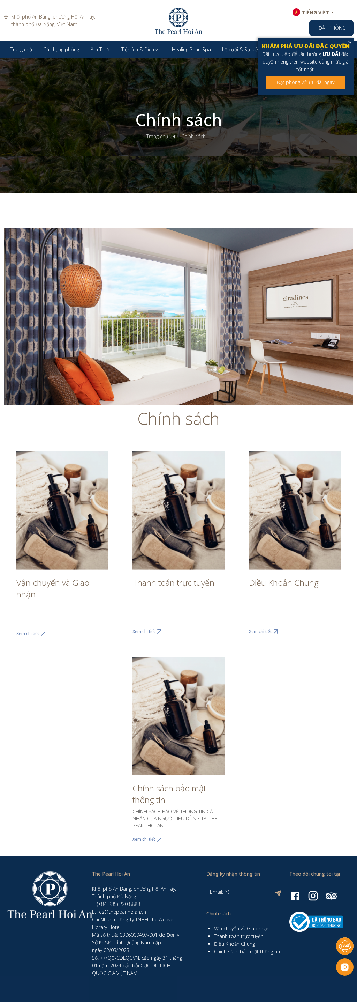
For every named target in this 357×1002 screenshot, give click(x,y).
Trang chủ (157, 136)
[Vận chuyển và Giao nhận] (62, 510)
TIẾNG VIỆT (315, 12)
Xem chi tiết (27, 633)
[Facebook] (295, 895)
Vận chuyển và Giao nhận (52, 588)
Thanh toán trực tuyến (173, 582)
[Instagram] (313, 895)
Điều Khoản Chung (284, 582)
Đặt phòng (332, 27)
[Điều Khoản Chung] (295, 510)
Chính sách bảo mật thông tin (169, 793)
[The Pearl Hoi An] (178, 20)
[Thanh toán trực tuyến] (178, 510)
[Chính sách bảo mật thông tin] (178, 716)
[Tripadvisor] (331, 895)
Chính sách (178, 119)
